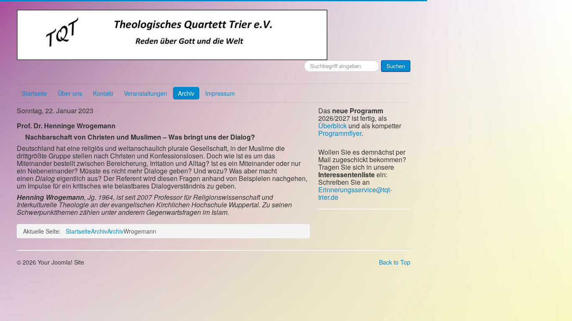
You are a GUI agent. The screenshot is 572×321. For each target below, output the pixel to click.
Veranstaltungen (145, 93)
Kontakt (103, 93)
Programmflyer (339, 133)
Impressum (220, 93)
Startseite (34, 93)
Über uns (70, 93)
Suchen (395, 66)
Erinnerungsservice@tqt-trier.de (355, 193)
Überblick (332, 125)
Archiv (186, 93)
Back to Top (394, 262)
